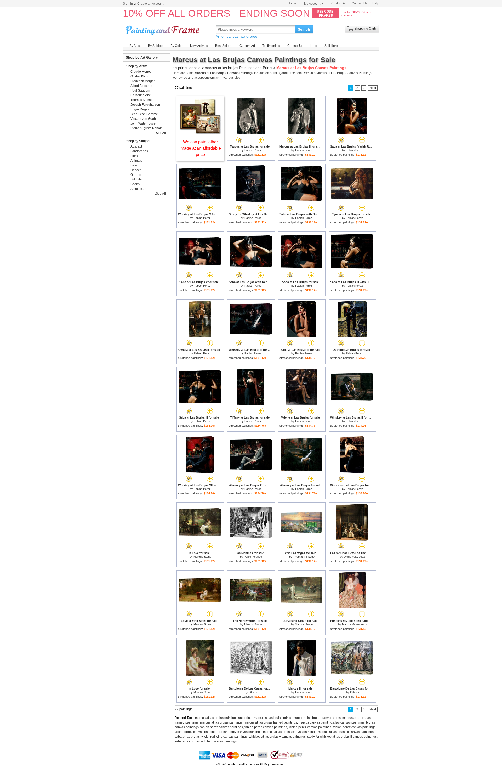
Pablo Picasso (253, 556)
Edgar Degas (139, 109)
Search (304, 29)
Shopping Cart (364, 28)
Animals (136, 160)
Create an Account (150, 3)
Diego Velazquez (354, 556)
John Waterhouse (143, 123)
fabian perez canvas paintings (221, 727)
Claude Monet (140, 72)
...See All (159, 133)
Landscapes (139, 151)
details (346, 15)
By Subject (155, 46)
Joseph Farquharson (145, 104)
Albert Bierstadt (141, 86)
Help (375, 3)
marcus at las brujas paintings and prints (223, 718)
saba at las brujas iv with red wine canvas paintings (211, 736)
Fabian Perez (252, 150)
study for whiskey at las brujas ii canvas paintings (342, 736)
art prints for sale (187, 68)
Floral (134, 156)
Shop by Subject (138, 141)
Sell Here (331, 46)
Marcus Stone (202, 556)
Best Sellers (223, 46)
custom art (211, 78)
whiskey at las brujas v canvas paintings (277, 736)
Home (292, 3)
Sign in (128, 3)
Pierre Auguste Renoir (146, 128)
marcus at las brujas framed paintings (270, 722)
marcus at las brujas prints (272, 718)
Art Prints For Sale (163, 29)
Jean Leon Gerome (144, 114)
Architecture (138, 189)
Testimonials (271, 46)
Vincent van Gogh (143, 119)
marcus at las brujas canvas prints (317, 718)
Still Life (136, 179)
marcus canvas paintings (316, 722)
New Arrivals (199, 46)
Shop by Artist (136, 66)
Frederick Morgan (143, 81)
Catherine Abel (141, 95)
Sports (135, 184)
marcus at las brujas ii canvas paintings (346, 732)
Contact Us (359, 3)
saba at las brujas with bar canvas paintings (206, 741)
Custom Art (339, 3)
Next (372, 88)
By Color (176, 46)
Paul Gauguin (140, 90)
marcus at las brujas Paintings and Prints (238, 68)
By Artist (135, 46)
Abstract (136, 146)
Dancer (135, 170)
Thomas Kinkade (304, 556)
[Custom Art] (200, 133)
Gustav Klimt (139, 76)
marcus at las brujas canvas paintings (289, 732)
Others (253, 692)
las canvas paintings (349, 722)
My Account (312, 3)
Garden (135, 175)
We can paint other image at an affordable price (200, 148)
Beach (135, 165)
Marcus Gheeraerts (354, 624)
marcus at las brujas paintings (221, 722)
